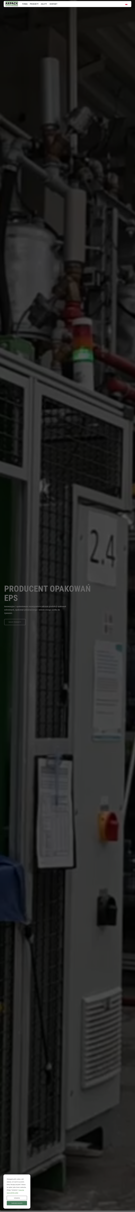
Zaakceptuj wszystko (16, 1203)
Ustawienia (17, 1198)
